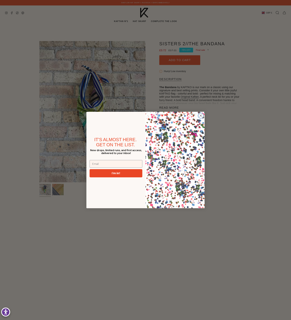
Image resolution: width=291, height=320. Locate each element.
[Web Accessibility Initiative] (5, 312)
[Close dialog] (200, 115)
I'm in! (116, 173)
